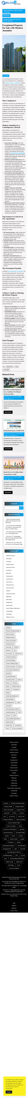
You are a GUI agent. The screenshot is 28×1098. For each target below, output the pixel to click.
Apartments (10, 366)
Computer (8, 561)
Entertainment (9, 576)
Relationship (9, 602)
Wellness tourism (10, 617)
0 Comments (9, 435)
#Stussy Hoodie (10, 634)
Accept (9, 1092)
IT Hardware (16, 689)
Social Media (9, 611)
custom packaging (10, 660)
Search (14, 504)
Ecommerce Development (12, 670)
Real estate (6, 15)
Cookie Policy (9, 1088)
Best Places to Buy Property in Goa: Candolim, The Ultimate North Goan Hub (12, 392)
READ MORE (9, 413)
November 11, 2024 (9, 433)
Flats (16, 366)
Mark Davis (17, 396)
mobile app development (12, 696)
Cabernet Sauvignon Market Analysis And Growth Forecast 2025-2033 (12, 521)
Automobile (9, 558)
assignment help (10, 644)
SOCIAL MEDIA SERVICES (13, 718)
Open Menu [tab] (17, 4)
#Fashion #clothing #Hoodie (12, 631)
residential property (10, 712)
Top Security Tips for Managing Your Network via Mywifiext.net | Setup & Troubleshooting (13, 527)
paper (18, 702)
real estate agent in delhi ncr (12, 709)
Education (8, 573)
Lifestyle (8, 590)
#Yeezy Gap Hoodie (11, 640)
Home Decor (9, 582)
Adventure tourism (10, 555)
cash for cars (18, 653)
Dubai (19, 666)
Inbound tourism (10, 585)
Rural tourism (9, 605)
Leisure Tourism (10, 587)
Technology (9, 614)
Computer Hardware (11, 657)
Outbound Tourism (10, 593)
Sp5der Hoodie (9, 722)
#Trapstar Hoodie (10, 637)
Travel (7, 728)
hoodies (8, 689)
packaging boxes (10, 702)
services (8, 715)
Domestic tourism (10, 567)
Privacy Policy (14, 910)
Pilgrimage (8, 596)
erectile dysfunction (10, 676)
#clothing (8, 627)
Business (8, 650)
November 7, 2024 (8, 396)
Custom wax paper (10, 666)
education (8, 673)
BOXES (16, 647)
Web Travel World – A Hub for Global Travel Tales (13, 11)
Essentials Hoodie (10, 679)
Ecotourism (9, 570)
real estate (6, 369)
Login (14, 903)
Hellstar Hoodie (16, 686)
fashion (19, 679)
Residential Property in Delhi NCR (14, 430)
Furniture (15, 683)
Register (14, 905)
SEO (19, 712)
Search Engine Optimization (13, 608)
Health (7, 686)
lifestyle (8, 692)
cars (15, 650)
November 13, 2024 (9, 477)
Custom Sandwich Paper (12, 663)
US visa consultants (17, 728)
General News (9, 579)
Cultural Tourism (10, 564)
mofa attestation (10, 699)
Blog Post (14, 908)
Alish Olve (17, 477)
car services (9, 653)
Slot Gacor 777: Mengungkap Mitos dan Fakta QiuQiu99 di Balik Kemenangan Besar (13, 538)
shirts (14, 715)
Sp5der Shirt (9, 725)
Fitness (7, 683)
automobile (8, 647)
